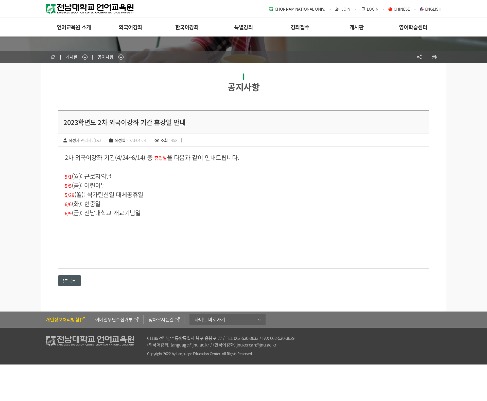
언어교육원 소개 (74, 27)
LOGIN (372, 9)
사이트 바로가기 (210, 319)
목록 (71, 281)
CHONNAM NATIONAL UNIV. (300, 9)
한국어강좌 (187, 27)
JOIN (345, 9)
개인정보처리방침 (62, 319)
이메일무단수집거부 (114, 319)
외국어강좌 (130, 27)
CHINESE (402, 9)
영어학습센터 (413, 27)
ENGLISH (433, 9)
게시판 (357, 27)
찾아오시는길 (161, 319)
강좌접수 (300, 27)
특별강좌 (243, 27)
